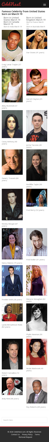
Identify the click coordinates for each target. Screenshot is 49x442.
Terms (37, 434)
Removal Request (25, 437)
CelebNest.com (20, 432)
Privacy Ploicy (27, 434)
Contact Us (15, 434)
